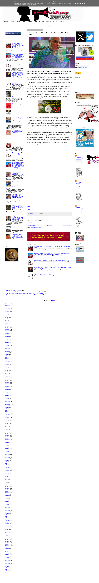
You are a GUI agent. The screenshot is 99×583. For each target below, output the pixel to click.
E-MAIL (51, 26)
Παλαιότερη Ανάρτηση (67, 225)
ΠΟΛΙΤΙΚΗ (18, 21)
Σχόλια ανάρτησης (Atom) (37, 227)
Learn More (78, 3)
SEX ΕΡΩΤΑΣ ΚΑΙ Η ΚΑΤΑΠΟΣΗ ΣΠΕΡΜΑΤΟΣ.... (43, 274)
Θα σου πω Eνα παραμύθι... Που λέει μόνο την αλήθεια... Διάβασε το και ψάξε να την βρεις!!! (17, 207)
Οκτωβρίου (7, 310)
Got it (83, 3)
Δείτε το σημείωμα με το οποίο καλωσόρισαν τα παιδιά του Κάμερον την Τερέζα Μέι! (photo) (23, 294)
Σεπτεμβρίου (7, 308)
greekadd (78, 207)
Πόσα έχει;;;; (14, 103)
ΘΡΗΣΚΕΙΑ (17, 26)
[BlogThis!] (37, 213)
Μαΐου (6, 320)
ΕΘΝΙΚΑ (35, 21)
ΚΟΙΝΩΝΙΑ (12, 21)
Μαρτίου (6, 317)
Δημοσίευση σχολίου (33, 222)
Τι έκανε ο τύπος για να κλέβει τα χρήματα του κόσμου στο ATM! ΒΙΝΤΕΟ (18, 228)
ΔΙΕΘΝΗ (23, 21)
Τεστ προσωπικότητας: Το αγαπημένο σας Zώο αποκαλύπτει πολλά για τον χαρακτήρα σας (51, 260)
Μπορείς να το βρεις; (16, 110)
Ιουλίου (6, 305)
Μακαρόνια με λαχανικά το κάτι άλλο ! (13, 290)
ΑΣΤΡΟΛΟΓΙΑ (63, 21)
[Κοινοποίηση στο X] (39, 213)
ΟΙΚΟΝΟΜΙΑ (29, 21)
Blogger (53, 300)
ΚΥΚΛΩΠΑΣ (78, 182)
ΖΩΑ (57, 21)
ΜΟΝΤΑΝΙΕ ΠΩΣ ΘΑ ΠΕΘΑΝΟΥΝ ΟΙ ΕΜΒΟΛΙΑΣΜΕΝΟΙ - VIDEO (17, 173)
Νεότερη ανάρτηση (31, 225)
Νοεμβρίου (7, 311)
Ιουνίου (6, 321)
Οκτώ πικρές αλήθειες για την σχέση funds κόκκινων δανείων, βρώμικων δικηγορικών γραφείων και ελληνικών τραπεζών (79, 188)
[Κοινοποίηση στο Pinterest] (42, 213)
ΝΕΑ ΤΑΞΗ (24, 26)
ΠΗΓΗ (28, 206)
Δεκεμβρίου (7, 313)
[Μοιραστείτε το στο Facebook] (40, 213)
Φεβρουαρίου (7, 315)
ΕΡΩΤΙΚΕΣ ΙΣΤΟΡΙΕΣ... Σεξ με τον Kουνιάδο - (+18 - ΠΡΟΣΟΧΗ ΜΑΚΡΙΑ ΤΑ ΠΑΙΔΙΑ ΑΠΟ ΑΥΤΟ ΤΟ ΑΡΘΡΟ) (18, 45)
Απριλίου (7, 318)
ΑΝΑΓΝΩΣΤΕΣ (46, 26)
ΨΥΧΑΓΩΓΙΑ (10, 26)
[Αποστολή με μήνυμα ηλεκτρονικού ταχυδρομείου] (36, 213)
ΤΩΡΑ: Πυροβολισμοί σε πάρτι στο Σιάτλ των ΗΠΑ (16, 288)
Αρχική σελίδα (49, 225)
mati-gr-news (78, 157)
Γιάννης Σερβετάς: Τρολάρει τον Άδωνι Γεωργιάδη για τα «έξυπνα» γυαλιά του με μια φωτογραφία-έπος (17, 218)
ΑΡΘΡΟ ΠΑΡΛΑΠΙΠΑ (50, 21)
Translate (85, 67)
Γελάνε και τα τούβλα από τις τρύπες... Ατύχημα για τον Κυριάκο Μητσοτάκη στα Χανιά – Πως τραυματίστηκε (17, 236)
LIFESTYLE (41, 21)
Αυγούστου (7, 307)
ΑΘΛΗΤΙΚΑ (30, 26)
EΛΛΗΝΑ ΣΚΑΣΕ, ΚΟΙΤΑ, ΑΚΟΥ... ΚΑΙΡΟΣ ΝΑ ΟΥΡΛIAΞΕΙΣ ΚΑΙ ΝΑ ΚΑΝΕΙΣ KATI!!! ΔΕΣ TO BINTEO (17, 196)
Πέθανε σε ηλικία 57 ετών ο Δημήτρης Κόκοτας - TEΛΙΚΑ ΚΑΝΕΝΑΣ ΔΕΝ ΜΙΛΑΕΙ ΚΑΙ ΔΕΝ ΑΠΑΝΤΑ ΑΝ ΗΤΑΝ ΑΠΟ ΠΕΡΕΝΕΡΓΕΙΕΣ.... (17, 74)
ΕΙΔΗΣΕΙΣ (6, 21)
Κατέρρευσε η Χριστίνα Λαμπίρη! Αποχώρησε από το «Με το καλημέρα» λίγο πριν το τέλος (23, 291)
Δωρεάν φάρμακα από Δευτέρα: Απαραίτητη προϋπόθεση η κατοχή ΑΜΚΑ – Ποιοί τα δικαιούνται (24, 293)
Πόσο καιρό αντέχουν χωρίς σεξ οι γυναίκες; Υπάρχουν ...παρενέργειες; (17, 131)
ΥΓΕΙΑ (5, 26)
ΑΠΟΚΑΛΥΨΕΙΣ (37, 26)
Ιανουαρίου (7, 314)
